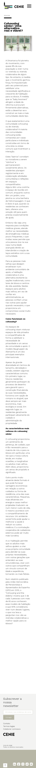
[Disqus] (18, 660)
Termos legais (9, 726)
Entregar (9, 717)
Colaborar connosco (11, 729)
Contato (6, 723)
